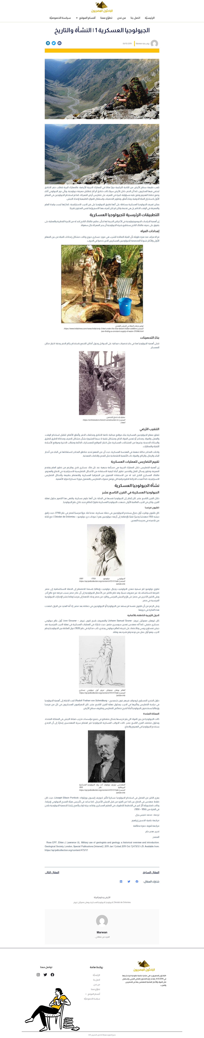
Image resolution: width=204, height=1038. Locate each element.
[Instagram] (38, 974)
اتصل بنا (135, 17)
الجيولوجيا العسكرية (97, 902)
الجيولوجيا (109, 902)
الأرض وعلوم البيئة (102, 897)
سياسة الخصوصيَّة (60, 17)
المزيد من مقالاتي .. (102, 937)
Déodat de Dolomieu (122, 902)
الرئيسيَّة (150, 17)
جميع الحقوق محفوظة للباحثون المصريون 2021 (102, 1035)
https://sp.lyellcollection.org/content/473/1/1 (66, 850)
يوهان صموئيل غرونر (81, 902)
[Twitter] (45, 974)
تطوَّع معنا (106, 17)
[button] (59, 43)
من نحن (121, 17)
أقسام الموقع (87, 17)
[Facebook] (52, 974)
